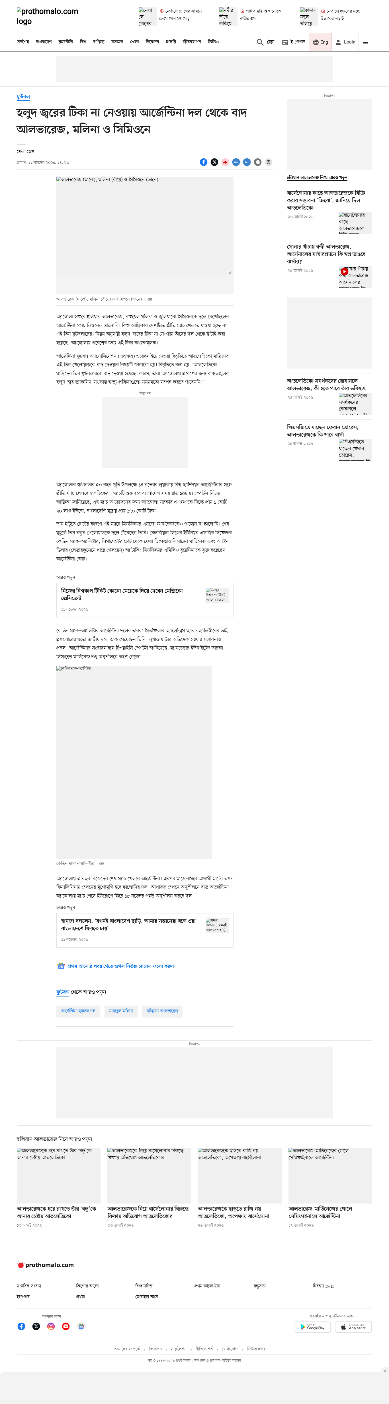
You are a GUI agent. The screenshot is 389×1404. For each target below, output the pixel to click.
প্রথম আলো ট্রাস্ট (207, 1286)
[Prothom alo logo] (45, 1267)
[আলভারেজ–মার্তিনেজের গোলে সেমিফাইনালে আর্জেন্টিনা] (330, 1176)
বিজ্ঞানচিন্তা (144, 1286)
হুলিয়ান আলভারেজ (162, 1011)
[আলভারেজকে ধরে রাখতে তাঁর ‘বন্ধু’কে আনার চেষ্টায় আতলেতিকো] (59, 1176)
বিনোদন (152, 42)
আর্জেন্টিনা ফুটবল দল (78, 1011)
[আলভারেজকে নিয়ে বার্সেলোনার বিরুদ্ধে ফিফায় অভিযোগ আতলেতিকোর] (149, 1176)
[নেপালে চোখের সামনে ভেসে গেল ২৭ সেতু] (148, 16)
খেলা (134, 42)
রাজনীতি (66, 42)
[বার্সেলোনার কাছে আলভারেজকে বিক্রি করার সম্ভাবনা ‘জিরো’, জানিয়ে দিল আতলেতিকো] (355, 223)
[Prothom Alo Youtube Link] (68, 1327)
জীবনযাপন (192, 42)
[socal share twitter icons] (215, 165)
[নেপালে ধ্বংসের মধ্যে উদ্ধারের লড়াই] (309, 16)
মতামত (117, 42)
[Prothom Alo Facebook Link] (24, 1327)
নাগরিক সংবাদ (29, 1286)
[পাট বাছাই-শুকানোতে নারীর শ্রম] (228, 16)
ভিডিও (213, 42)
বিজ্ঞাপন (155, 1349)
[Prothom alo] (55, 16)
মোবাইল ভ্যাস (146, 1297)
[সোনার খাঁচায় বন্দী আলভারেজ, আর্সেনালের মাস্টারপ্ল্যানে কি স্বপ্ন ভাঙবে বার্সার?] (355, 277)
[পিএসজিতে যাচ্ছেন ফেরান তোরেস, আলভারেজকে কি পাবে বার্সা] (355, 450)
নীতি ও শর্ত (204, 1349)
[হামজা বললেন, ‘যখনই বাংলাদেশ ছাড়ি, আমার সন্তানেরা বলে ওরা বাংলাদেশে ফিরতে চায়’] (217, 925)
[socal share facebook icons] (204, 165)
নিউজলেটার (256, 1349)
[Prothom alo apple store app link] (353, 1328)
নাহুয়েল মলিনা (121, 1011)
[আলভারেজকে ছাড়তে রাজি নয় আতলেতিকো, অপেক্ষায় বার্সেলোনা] (240, 1176)
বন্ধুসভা (260, 1286)
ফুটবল (23, 97)
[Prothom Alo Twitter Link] (39, 1327)
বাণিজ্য (99, 42)
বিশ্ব (83, 42)
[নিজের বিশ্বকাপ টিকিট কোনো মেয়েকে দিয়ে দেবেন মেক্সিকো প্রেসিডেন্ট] (217, 595)
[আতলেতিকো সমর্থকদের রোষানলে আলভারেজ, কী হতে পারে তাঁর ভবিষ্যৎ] (355, 404)
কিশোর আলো (87, 1286)
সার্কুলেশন (179, 1349)
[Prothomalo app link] (312, 1328)
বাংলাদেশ (44, 42)
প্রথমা (80, 1297)
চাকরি (171, 42)
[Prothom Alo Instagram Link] (53, 1327)
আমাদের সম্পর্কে (127, 1349)
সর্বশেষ (23, 42)
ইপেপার (23, 1297)
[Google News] (81, 1327)
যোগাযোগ (230, 1349)
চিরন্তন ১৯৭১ (323, 1286)
